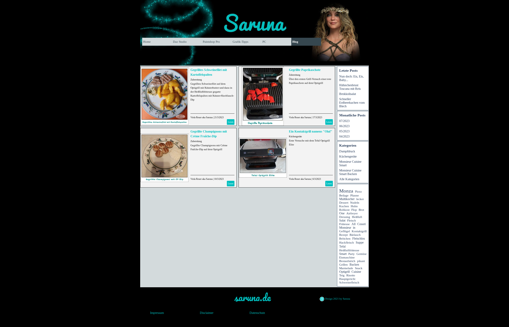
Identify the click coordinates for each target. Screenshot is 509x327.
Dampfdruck (347, 151)
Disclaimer (206, 312)
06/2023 (344, 126)
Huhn (354, 206)
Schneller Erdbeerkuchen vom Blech (352, 102)
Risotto (350, 275)
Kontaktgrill (359, 231)
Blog (295, 41)
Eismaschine (347, 257)
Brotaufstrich (347, 261)
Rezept (343, 234)
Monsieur (345, 227)
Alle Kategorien (349, 179)
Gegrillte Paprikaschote (305, 70)
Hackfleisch (346, 242)
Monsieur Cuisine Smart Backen (350, 172)
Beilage (344, 195)
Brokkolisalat (347, 94)
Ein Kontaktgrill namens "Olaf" (310, 131)
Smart (343, 253)
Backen (354, 264)
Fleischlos (358, 238)
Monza (346, 190)
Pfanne (354, 195)
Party (351, 253)
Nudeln (354, 202)
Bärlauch (355, 234)
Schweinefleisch (349, 282)
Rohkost (344, 209)
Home (147, 41)
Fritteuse (344, 224)
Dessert (343, 202)
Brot (361, 209)
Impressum (157, 312)
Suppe (360, 242)
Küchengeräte (295, 136)
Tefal (342, 246)
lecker (360, 199)
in (354, 227)
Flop (354, 209)
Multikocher (347, 199)
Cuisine (356, 271)
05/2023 (344, 131)
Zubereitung (196, 79)
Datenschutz (257, 312)
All (354, 224)
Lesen (230, 122)
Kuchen (344, 206)
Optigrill (344, 271)
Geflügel (344, 231)
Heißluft (357, 217)
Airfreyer (352, 213)
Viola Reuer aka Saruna (201, 117)
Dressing (344, 217)
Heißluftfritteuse (349, 250)
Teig (342, 275)
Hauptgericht (347, 279)
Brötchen (345, 238)
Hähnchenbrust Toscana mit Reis (350, 86)
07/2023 (344, 121)
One (342, 213)
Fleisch (351, 220)
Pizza (358, 191)
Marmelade (346, 268)
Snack (358, 268)
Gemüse (361, 253)
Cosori (361, 224)
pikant (361, 261)
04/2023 (344, 136)
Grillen (343, 264)
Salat (342, 220)
